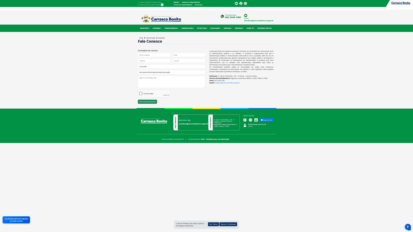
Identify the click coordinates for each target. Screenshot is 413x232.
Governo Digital (264, 28)
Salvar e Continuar (228, 224)
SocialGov (198, 5)
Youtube (236, 3)
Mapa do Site (267, 120)
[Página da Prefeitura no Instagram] (251, 120)
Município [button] (144, 28)
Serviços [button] (227, 28)
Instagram (245, 3)
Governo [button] (156, 28)
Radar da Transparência (191, 2)
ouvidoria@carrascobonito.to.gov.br (227, 83)
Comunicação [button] (187, 28)
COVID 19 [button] (249, 28)
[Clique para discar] (222, 16)
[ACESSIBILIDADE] (162, 4)
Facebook (240, 3)
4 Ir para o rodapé (154, 4)
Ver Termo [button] (213, 224)
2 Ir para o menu (156, 2)
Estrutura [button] (201, 28)
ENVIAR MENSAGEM (147, 102)
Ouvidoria (161, 38)
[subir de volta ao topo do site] (409, 228)
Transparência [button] (170, 28)
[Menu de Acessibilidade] (408, 227)
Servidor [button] (239, 28)
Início (141, 38)
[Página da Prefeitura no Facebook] (245, 120)
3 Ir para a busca (143, 4)
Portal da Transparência (183, 5)
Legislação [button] (215, 28)
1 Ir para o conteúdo (144, 2)
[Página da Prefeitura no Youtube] (256, 120)
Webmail (177, 2)
